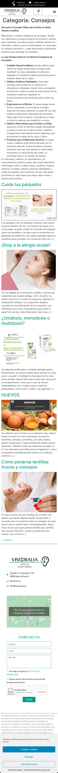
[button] (54, 11)
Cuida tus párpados (21, 184)
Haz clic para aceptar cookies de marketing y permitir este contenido (29, 611)
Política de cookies (15, 770)
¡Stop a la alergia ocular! (25, 245)
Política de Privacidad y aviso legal (37, 770)
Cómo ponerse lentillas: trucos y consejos (25, 464)
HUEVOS (10, 394)
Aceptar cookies (29, 749)
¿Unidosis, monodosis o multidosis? (25, 320)
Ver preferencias (29, 764)
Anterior (6, 540)
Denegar (29, 757)
